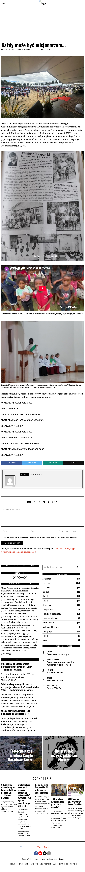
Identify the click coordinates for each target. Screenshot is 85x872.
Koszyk (27, 864)
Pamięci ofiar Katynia (55, 680)
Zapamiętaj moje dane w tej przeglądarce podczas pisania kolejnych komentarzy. (40, 537)
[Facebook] (14, 577)
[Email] (25, 577)
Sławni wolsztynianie (50, 618)
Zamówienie (73, 864)
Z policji (45, 635)
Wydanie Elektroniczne (60, 864)
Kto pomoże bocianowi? (55, 672)
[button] (77, 567)
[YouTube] (18, 577)
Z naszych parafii (32, 50)
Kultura (45, 600)
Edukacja (45, 591)
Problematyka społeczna (51, 613)
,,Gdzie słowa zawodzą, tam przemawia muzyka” (57, 803)
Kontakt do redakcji (16, 864)
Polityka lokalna (48, 609)
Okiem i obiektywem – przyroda (58, 654)
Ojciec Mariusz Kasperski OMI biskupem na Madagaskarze (16, 712)
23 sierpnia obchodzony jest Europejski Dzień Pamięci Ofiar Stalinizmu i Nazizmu (16, 666)
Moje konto (34, 864)
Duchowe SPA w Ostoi (55, 688)
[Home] (22, 577)
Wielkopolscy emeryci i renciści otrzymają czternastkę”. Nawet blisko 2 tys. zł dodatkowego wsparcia (20, 687)
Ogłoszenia (46, 605)
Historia (45, 596)
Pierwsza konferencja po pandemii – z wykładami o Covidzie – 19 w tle (61, 663)
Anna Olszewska (53, 659)
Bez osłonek (46, 587)
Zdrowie (45, 640)
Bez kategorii (21, 50)
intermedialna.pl (53, 685)
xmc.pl (49, 677)
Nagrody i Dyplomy (45, 864)
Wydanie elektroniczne (50, 627)
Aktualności (46, 578)
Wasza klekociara (48, 622)
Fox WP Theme (58, 859)
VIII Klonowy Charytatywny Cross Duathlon (75, 801)
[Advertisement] (42, 23)
